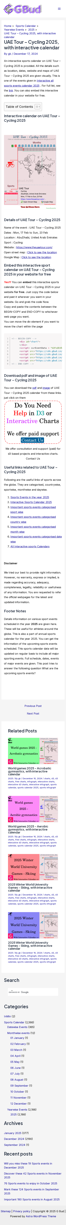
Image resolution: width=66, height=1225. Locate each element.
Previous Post (33, 706)
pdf (34, 387)
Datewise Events (17, 1027)
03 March (16, 1049)
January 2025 (12, 1133)
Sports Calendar (14, 1022)
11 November (18, 1097)
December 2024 (14, 1139)
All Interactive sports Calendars (30, 546)
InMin (7, 1016)
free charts (20, 781)
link (11, 90)
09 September (19, 1085)
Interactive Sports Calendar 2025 (31, 502)
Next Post (33, 713)
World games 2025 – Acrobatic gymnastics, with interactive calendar (29, 771)
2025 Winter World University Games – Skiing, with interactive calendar (30, 887)
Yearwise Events (17, 1109)
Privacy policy (21, 1211)
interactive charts (46, 781)
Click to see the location (42, 252)
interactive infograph (39, 784)
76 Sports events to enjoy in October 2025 (30, 1183)
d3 (52, 778)
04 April (15, 1055)
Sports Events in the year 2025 (29, 497)
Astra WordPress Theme (41, 1216)
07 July (15, 1073)
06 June (15, 1067)
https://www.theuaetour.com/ (34, 247)
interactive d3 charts (18, 784)
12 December (18, 1103)
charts (47, 778)
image (46, 387)
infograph (32, 781)
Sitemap (6, 1211)
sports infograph (48, 787)
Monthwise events (18, 1033)
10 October (17, 1091)
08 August (16, 1079)
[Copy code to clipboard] (57, 341)
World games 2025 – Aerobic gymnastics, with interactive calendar (28, 829)
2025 (10, 778)
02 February (18, 1043)
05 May (15, 1061)
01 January (17, 1038)
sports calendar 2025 (27, 787)
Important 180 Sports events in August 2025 (32, 1199)
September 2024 (14, 1144)
